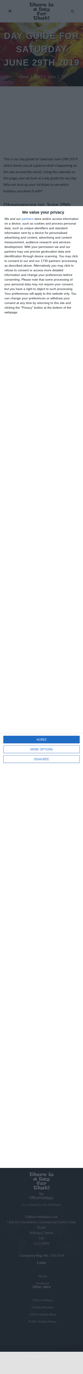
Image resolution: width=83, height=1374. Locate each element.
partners (27, 218)
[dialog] (41, 687)
